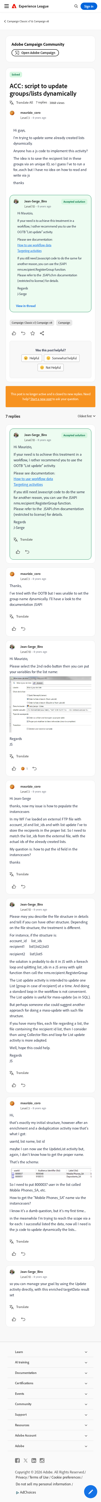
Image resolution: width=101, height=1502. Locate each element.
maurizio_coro (30, 112)
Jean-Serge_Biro (35, 201)
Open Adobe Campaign (38, 52)
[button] (24, 102)
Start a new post (41, 399)
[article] (50, 494)
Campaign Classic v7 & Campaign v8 (28, 21)
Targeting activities (29, 251)
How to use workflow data (34, 245)
